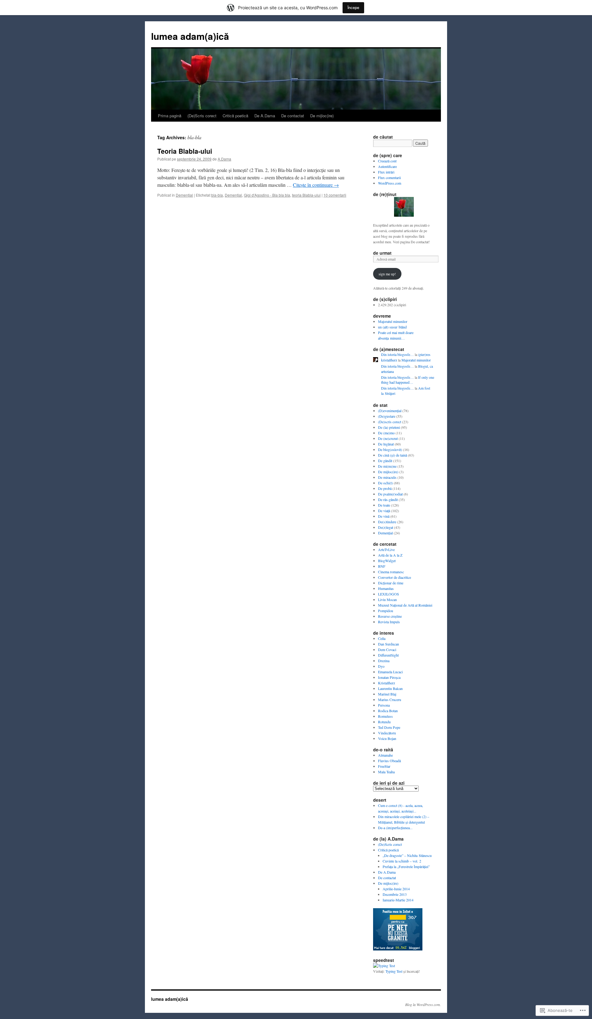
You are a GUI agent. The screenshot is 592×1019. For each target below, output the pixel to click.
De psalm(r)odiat (390, 493)
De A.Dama (264, 116)
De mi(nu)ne (387, 466)
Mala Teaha (386, 771)
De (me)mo (386, 432)
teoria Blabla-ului (306, 195)
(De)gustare (386, 416)
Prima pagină (169, 116)
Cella (381, 638)
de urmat (382, 253)
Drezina (383, 660)
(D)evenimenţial (389, 410)
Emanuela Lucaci (390, 671)
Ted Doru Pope (389, 727)
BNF (381, 566)
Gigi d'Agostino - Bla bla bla (267, 195)
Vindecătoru (387, 732)
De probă (385, 488)
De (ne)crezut (388, 438)
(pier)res (424, 354)
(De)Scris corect (201, 116)
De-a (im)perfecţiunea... (395, 827)
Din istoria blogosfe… (397, 354)
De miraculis (387, 477)
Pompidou (385, 610)
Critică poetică (235, 116)
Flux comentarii (389, 177)
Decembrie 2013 (395, 894)
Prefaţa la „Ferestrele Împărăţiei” (406, 866)
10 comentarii (334, 195)
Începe (353, 7)
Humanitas (386, 588)
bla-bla (217, 195)
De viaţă (384, 510)
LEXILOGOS (388, 593)
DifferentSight (388, 655)
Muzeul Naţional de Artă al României (405, 605)
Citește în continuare (316, 185)
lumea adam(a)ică (190, 36)
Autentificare (387, 166)
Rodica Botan (388, 710)
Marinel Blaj (387, 693)
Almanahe (385, 755)
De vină (383, 516)
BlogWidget (387, 560)
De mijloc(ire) (322, 116)
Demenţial (184, 195)
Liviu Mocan (387, 599)
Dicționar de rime (390, 582)
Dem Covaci (387, 649)
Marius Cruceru (389, 699)
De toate (384, 505)
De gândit (385, 460)
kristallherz (389, 359)
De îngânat (386, 443)
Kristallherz (386, 682)
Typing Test (393, 971)
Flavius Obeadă (389, 760)
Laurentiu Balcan (390, 688)
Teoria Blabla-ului (184, 151)
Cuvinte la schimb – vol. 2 (402, 860)
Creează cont (387, 160)
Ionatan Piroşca (389, 677)
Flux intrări (386, 171)
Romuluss (385, 716)
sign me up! (387, 273)
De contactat (292, 116)
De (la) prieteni (389, 427)
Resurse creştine (390, 616)
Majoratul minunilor (392, 321)
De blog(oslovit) (390, 449)
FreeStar (384, 766)
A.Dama (224, 158)
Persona (384, 705)
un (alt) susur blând (392, 326)
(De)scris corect (389, 421)
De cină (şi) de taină (392, 455)
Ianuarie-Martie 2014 (398, 899)
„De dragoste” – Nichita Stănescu (407, 855)
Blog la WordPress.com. (423, 1004)
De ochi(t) (385, 482)
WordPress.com (389, 183)
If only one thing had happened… (407, 380)
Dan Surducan (388, 643)
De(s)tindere (387, 521)
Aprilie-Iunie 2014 (396, 888)
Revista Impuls (389, 621)
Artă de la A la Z (390, 555)
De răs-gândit (388, 499)
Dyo (381, 666)
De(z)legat (385, 527)
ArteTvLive (386, 549)
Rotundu (384, 721)
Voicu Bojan (387, 738)
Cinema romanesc (391, 571)
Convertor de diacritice (394, 577)
